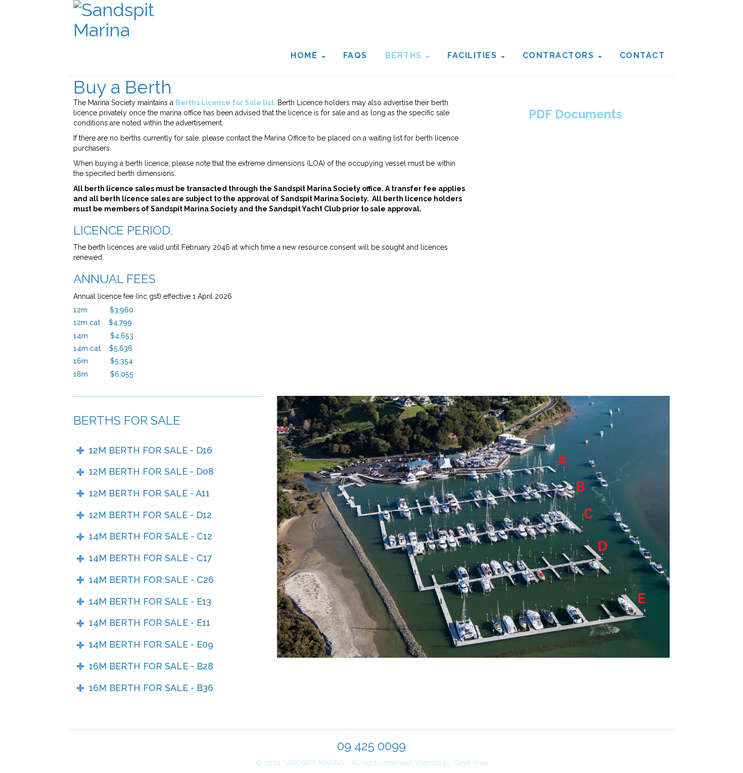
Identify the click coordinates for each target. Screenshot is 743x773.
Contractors (560, 55)
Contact (642, 55)
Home (305, 55)
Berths (405, 55)
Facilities (473, 55)
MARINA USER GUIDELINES (575, 184)
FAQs (355, 55)
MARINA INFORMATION (575, 150)
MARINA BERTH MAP (575, 219)
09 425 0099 (371, 746)
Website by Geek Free (450, 763)
